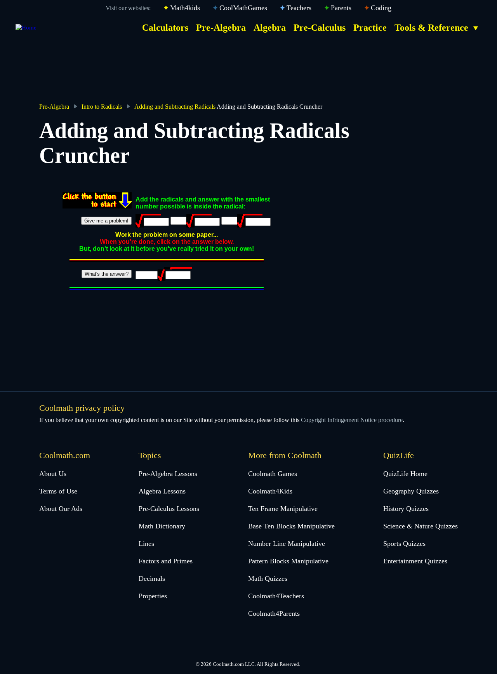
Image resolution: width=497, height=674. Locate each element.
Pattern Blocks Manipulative (288, 561)
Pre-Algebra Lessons (168, 474)
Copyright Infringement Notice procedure (352, 420)
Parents (341, 8)
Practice (370, 28)
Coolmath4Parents (274, 613)
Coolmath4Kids (270, 491)
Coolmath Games (272, 474)
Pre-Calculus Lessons (169, 508)
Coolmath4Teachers (276, 596)
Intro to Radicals (102, 106)
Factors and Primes (166, 561)
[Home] (26, 27)
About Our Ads (60, 508)
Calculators (165, 28)
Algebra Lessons (162, 491)
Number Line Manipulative (286, 543)
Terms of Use (58, 491)
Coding (381, 8)
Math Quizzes (267, 578)
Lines (146, 543)
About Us (52, 474)
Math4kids (185, 8)
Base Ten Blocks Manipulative (291, 526)
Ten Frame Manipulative (283, 508)
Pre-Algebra (221, 28)
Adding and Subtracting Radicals (174, 106)
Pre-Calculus (320, 28)
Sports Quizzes (404, 543)
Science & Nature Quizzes (420, 526)
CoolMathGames (243, 8)
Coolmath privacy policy (82, 408)
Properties (153, 596)
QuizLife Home (405, 474)
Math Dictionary (162, 526)
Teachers (299, 8)
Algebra (270, 28)
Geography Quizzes (411, 491)
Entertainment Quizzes (415, 561)
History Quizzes (406, 508)
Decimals (152, 578)
